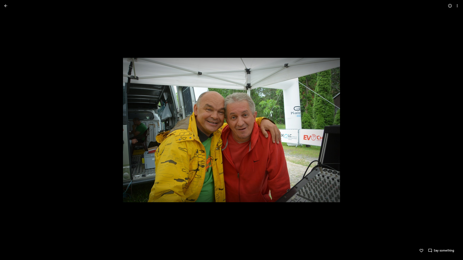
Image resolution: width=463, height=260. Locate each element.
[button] (10, 130)
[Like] (421, 250)
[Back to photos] (5, 5)
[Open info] (450, 5)
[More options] (457, 5)
